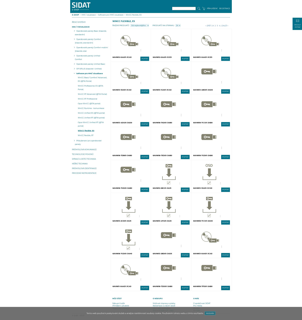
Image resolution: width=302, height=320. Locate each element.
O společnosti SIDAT (201, 303)
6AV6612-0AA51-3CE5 (162, 57)
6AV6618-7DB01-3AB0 (122, 155)
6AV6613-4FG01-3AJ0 (162, 221)
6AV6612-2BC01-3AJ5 (162, 188)
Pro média (197, 306)
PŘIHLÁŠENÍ (212, 8)
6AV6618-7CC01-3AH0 (203, 221)
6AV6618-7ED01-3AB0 (162, 155)
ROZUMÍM (210, 313)
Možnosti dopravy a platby (164, 303)
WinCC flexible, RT (85, 135)
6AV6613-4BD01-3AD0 (203, 90)
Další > (225, 26)
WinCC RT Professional (87, 99)
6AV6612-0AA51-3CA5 (122, 57)
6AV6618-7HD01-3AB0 (122, 188)
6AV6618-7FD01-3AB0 (202, 286)
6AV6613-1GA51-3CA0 (162, 90)
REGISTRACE (224, 8)
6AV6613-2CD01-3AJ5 (122, 221)
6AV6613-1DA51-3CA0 (122, 90)
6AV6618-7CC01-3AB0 (203, 123)
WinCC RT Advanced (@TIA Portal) (92, 94)
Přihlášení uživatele (120, 306)
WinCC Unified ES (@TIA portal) (91, 113)
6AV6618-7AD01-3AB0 (162, 123)
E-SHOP (75, 15)
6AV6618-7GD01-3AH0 (122, 254)
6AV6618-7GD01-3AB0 (203, 155)
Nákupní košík (118, 303)
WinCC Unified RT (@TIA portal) (91, 118)
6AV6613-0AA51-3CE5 (202, 57)
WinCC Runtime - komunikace (91, 108)
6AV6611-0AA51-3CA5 (122, 286)
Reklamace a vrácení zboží (164, 306)
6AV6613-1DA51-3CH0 (202, 188)
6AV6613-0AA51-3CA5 (202, 254)
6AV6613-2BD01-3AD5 (162, 254)
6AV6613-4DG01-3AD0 (122, 123)
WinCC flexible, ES (134, 15)
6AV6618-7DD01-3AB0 (162, 286)
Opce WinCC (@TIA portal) (89, 103)
